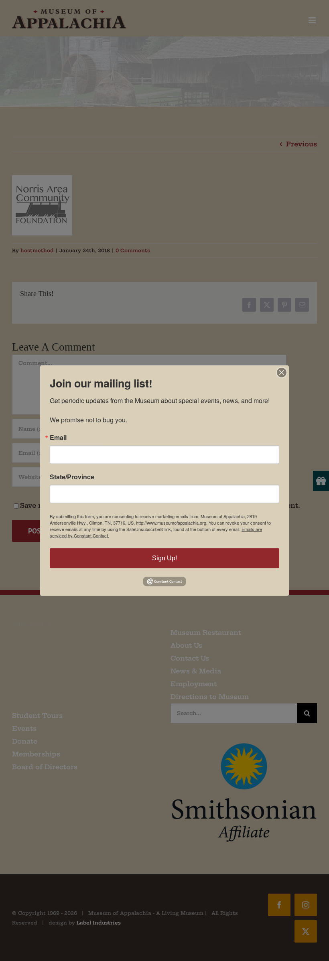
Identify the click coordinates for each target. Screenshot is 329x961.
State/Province (72, 477)
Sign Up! (164, 558)
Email (58, 437)
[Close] (281, 372)
